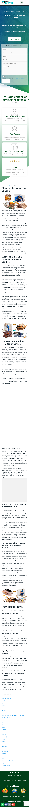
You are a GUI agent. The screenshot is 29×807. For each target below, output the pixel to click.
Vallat (3, 758)
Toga (3, 748)
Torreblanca (5, 751)
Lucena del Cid (5, 732)
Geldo (3, 727)
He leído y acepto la (13, 78)
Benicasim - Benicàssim (8, 708)
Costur (3, 720)
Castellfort (4, 712)
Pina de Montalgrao (7, 744)
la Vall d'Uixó (5, 768)
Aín (2, 703)
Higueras (4, 729)
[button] (14, 39)
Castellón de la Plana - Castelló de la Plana (13, 715)
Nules (3, 739)
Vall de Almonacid (6, 756)
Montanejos (5, 736)
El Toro (3, 724)
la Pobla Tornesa (6, 765)
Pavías (3, 741)
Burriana (4, 710)
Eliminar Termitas (9, 11)
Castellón (17, 11)
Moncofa (4, 734)
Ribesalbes (4, 746)
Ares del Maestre (6, 698)
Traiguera (4, 753)
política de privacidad (18, 78)
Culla (3, 722)
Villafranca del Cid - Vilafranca (9, 760)
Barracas (4, 705)
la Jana (3, 763)
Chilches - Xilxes (6, 717)
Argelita (4, 700)
